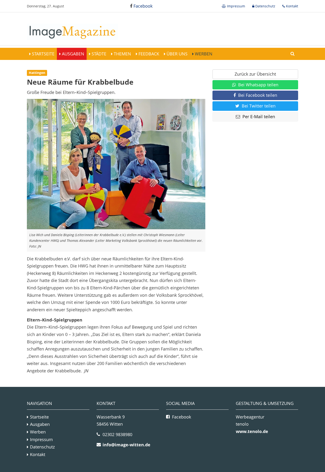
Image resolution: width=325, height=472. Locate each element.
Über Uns (176, 54)
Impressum (235, 6)
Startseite (42, 54)
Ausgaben (72, 54)
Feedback (148, 54)
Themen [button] (122, 54)
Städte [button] (98, 54)
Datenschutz (264, 6)
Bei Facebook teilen (257, 95)
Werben (203, 54)
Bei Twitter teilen (259, 106)
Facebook (142, 6)
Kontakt (291, 6)
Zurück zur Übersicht (255, 74)
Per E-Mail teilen (258, 116)
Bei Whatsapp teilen (258, 85)
